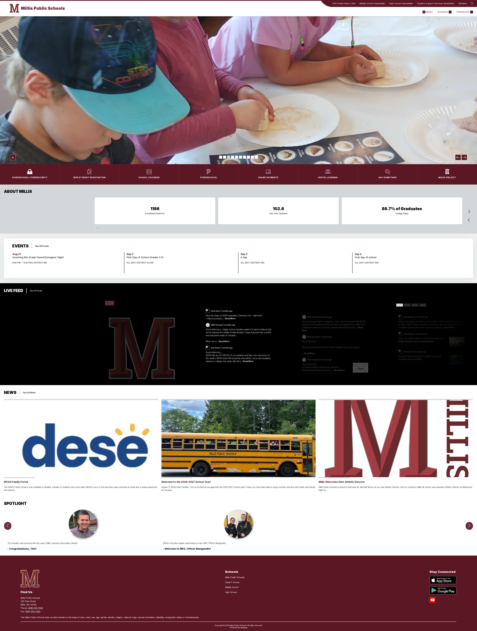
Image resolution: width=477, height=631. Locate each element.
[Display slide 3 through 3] (415, 305)
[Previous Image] (458, 157)
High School (231, 592)
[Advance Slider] (469, 212)
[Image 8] (248, 157)
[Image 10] (256, 157)
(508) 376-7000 (35, 608)
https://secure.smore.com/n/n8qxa (416, 341)
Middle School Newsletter (372, 3)
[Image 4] (232, 157)
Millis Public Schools (234, 577)
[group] (83, 530)
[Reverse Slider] (469, 220)
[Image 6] (240, 157)
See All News (29, 392)
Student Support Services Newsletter (436, 3)
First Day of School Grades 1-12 (146, 257)
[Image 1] (220, 157)
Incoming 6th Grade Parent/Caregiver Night (38, 257)
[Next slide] (112, 303)
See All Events (42, 246)
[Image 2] (224, 157)
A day (245, 257)
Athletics (462, 3)
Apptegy (243, 627)
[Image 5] (236, 157)
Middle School (231, 587)
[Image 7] (244, 157)
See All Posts (36, 290)
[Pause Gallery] (13, 157)
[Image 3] (228, 157)
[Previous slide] (107, 303)
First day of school (366, 257)
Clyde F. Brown (232, 582)
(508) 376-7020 (32, 611)
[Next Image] (464, 157)
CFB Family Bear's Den (344, 3)
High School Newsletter (401, 3)
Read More (230, 318)
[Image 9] (252, 157)
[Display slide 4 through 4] (422, 305)
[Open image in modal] (360, 368)
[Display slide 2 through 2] (407, 305)
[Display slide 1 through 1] (399, 305)
